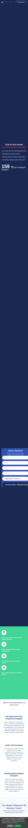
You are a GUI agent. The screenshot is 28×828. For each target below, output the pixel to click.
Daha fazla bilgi (21, 822)
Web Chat (10, 748)
